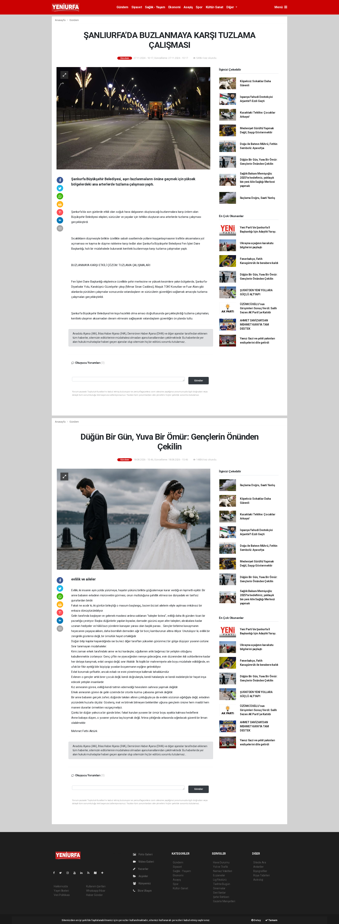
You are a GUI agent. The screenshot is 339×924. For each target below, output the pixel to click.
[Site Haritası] (97, 872)
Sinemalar (219, 888)
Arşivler (143, 876)
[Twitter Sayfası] (62, 872)
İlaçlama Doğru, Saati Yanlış (257, 197)
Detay (257, 920)
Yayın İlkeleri (61, 890)
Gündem (122, 7)
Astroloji (258, 879)
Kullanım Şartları (96, 886)
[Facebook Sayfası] (55, 872)
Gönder (198, 380)
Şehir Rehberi (221, 897)
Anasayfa (60, 20)
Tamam (272, 920)
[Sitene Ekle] (104, 872)
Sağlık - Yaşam (155, 7)
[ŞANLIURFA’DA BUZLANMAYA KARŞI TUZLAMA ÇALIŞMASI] (133, 117)
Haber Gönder (94, 895)
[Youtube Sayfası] (76, 872)
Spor (199, 7)
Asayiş (188, 7)
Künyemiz (144, 883)
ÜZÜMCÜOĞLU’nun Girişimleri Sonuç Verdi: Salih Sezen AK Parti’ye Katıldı (258, 308)
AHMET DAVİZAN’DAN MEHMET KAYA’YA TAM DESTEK (254, 324)
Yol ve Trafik (220, 866)
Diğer (230, 7)
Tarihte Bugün (221, 884)
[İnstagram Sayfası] (69, 872)
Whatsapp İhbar (95, 890)
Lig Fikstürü (220, 879)
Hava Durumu (221, 862)
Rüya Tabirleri (261, 875)
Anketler (258, 866)
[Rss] (90, 872)
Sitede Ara (259, 862)
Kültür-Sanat (214, 7)
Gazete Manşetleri (224, 901)
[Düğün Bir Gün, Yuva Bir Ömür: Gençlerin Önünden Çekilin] (133, 518)
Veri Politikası (62, 895)
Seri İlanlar (219, 892)
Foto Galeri (145, 854)
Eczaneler (219, 875)
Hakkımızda (61, 886)
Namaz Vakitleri (222, 871)
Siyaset (136, 7)
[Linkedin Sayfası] (83, 872)
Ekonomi (174, 7)
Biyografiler (260, 871)
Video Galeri (146, 861)
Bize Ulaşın (144, 890)
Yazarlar (143, 868)
